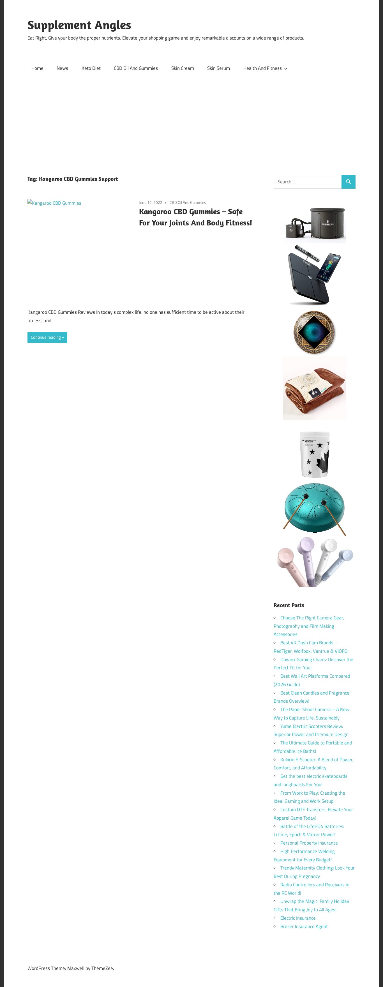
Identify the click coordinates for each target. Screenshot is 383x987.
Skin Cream (182, 68)
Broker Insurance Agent (304, 926)
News (62, 68)
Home (37, 68)
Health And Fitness (262, 68)
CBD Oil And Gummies (136, 68)
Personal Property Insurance (309, 843)
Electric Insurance (298, 918)
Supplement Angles (79, 24)
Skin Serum (218, 68)
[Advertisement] (191, 118)
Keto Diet (91, 68)
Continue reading (46, 337)
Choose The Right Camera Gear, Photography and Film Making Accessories (309, 626)
